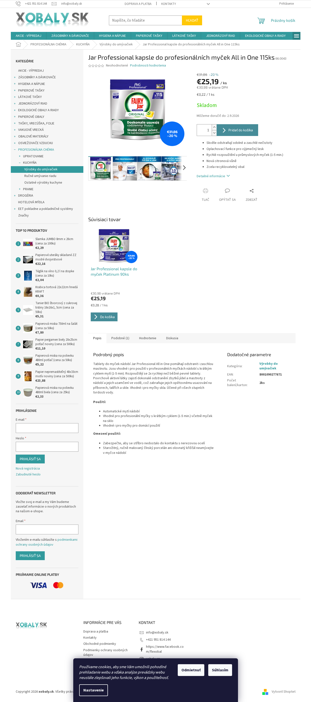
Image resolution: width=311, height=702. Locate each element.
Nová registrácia (28, 468)
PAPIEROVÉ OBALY (31, 116)
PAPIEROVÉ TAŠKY (31, 90)
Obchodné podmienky (99, 643)
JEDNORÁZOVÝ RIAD (32, 103)
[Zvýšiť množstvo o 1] (214, 127)
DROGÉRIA (25, 195)
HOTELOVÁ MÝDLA (31, 202)
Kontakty (168, 4)
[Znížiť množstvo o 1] (214, 133)
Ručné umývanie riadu (40, 176)
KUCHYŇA (30, 162)
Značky (23, 215)
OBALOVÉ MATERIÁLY (33, 136)
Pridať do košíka (240, 130)
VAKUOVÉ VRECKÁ (31, 129)
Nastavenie (93, 690)
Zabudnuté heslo (28, 474)
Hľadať (192, 20)
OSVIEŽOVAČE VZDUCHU (35, 143)
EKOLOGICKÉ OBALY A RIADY (38, 110)
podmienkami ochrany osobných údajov (46, 542)
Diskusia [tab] (172, 338)
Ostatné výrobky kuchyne (43, 182)
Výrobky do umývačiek (41, 169)
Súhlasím (220, 670)
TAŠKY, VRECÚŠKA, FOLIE (36, 123)
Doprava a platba (138, 4)
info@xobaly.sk (157, 632)
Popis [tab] (97, 338)
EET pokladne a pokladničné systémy (45, 208)
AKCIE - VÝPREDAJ (31, 70)
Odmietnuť (191, 670)
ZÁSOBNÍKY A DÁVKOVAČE (37, 77)
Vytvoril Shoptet (284, 691)
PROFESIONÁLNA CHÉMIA (36, 149)
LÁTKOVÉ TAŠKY (30, 96)
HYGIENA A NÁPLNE (31, 83)
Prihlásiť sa (30, 459)
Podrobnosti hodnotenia (148, 65)
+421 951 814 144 (158, 639)
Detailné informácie (211, 176)
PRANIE (28, 189)
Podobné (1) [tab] (120, 338)
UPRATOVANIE (33, 156)
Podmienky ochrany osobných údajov (105, 652)
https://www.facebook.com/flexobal (165, 649)
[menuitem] (28, 36)
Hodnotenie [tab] (147, 338)
